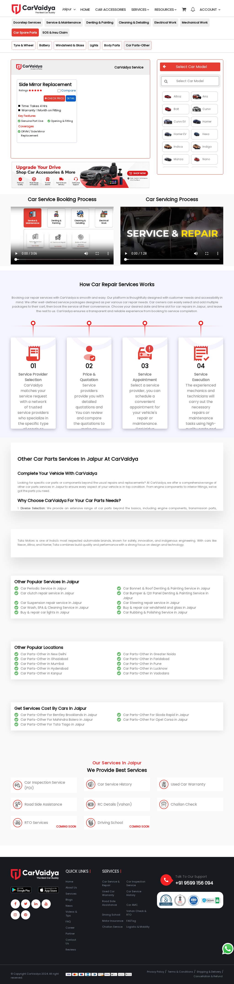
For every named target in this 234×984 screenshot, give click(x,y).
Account (209, 9)
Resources (164, 9)
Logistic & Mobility (137, 927)
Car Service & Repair (111, 883)
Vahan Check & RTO (136, 913)
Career (70, 927)
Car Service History (133, 893)
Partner (70, 933)
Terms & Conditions (180, 972)
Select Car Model (191, 66)
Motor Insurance (112, 921)
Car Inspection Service (135, 883)
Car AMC (132, 905)
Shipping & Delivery (209, 972)
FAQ (68, 921)
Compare (68, 90)
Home (85, 9)
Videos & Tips (71, 913)
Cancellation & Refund (208, 976)
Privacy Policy (155, 972)
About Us (71, 887)
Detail (71, 98)
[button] (183, 7)
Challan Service (112, 927)
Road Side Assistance (109, 903)
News (69, 906)
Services (138, 9)
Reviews (71, 949)
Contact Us (71, 941)
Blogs (69, 899)
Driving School (111, 914)
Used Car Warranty (108, 893)
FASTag (131, 921)
